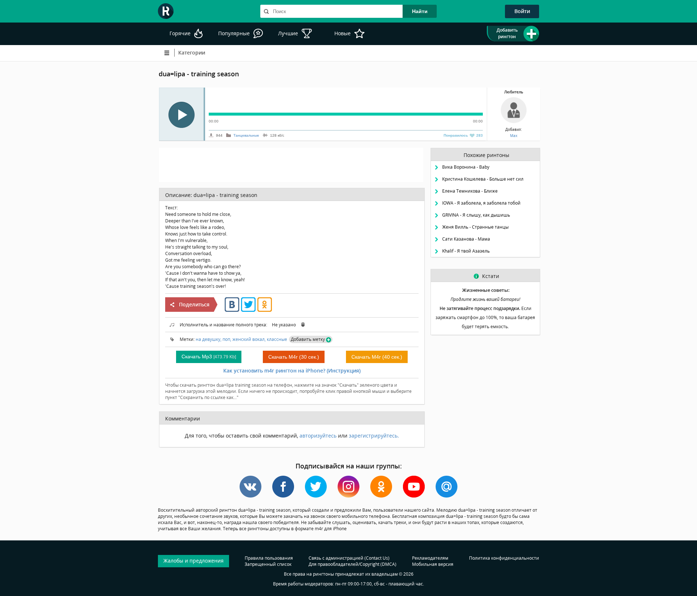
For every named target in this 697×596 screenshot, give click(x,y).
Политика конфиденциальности (504, 558)
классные (277, 339)
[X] (248, 310)
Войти (522, 11)
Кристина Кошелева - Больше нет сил (482, 179)
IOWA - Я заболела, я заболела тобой (481, 203)
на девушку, (208, 339)
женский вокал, (249, 339)
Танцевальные (246, 135)
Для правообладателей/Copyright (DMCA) (352, 564)
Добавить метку (308, 339)
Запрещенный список (268, 564)
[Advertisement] (291, 164)
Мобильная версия (432, 564)
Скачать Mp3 (209, 356)
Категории (191, 52)
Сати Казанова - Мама (466, 239)
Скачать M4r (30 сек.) (293, 357)
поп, (227, 339)
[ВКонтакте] (232, 310)
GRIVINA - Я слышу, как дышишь (476, 215)
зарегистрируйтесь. (374, 435)
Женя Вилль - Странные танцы (475, 227)
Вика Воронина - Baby (465, 167)
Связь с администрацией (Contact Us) (349, 558)
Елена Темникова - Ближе (470, 191)
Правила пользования (269, 558)
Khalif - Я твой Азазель (466, 251)
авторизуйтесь (318, 435)
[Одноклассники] (264, 310)
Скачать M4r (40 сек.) (376, 357)
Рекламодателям (430, 558)
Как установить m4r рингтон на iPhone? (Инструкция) (291, 370)
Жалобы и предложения (193, 560)
